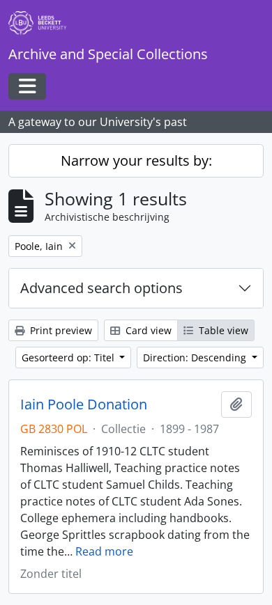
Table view (222, 330)
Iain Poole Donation (83, 404)
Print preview (59, 330)
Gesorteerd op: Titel (69, 357)
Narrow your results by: (136, 160)
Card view (147, 330)
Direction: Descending (196, 357)
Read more (104, 551)
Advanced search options (101, 287)
